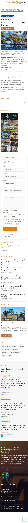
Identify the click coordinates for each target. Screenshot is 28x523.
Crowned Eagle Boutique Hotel (9, 346)
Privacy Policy (6, 236)
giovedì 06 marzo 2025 (8, 290)
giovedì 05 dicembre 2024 (8, 298)
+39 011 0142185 (8, 496)
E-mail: (4, 173)
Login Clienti (11, 500)
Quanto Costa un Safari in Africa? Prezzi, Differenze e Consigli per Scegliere (12, 278)
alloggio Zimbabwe (6, 355)
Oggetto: (5, 188)
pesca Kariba (5, 352)
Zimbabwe (4, 250)
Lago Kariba (21, 346)
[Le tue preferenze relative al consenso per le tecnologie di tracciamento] (25, 521)
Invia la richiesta (10, 229)
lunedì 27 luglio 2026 (7, 264)
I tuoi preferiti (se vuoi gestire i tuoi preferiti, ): (13, 211)
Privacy (17, 508)
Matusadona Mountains (15, 352)
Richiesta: (5, 195)
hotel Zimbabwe (6, 349)
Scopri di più (6, 336)
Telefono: (5, 181)
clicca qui (5, 212)
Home (2, 9)
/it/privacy (18, 225)
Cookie (21, 508)
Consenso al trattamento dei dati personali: (13, 219)
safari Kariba (15, 349)
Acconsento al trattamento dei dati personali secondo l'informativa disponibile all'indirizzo (13, 223)
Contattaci (3, 500)
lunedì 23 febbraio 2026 (8, 282)
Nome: (4, 166)
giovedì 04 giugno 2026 (8, 272)
